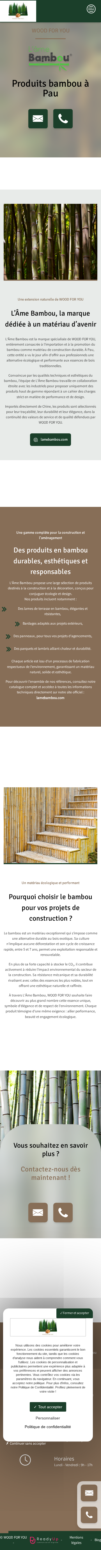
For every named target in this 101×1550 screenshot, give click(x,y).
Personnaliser (48, 1418)
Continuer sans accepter (27, 1444)
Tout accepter (49, 1407)
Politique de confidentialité (48, 1426)
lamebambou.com (54, 439)
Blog (98, 1540)
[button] (38, 118)
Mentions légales (76, 1540)
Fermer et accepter (75, 1313)
